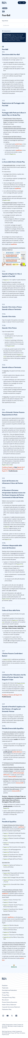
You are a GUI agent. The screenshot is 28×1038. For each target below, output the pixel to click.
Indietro (5, 8)
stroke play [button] (5, 59)
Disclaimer (5, 985)
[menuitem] (4, 3)
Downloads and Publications (9, 990)
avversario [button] (5, 814)
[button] (20, 2)
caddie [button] (12, 517)
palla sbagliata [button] (6, 812)
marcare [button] (17, 511)
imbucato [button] (5, 352)
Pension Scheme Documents (9, 1002)
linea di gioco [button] (14, 686)
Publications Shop (6, 1009)
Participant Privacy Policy (8, 997)
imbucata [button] (18, 286)
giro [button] (4, 320)
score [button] (8, 169)
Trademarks (5, 988)
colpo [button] (8, 321)
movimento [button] (20, 574)
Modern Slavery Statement (9, 1004)
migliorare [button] (7, 570)
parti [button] (10, 335)
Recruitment (5, 1000)
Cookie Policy (5, 992)
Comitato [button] (20, 202)
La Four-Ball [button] (5, 58)
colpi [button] (11, 377)
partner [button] (17, 59)
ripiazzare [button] (12, 512)
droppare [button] (17, 512)
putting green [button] (21, 535)
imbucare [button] (6, 134)
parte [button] (4, 64)
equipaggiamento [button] (15, 553)
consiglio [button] (22, 459)
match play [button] (21, 58)
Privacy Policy (5, 995)
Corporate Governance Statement (11, 1007)
